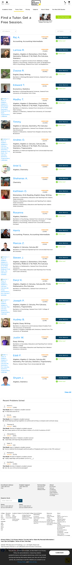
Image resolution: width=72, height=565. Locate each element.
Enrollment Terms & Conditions (53, 488)
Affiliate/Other (41, 489)
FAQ (2, 488)
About (58, 515)
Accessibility (53, 491)
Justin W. (18, 337)
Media (58, 523)
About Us (36, 523)
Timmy (17, 121)
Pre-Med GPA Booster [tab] (58, 9)
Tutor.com (36, 519)
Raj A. (16, 37)
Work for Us (60, 517)
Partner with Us (61, 520)
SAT (2, 515)
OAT (2, 529)
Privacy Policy (22, 562)
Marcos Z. (18, 243)
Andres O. (19, 139)
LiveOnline (49, 519)
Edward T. (19, 85)
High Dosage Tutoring (39, 517)
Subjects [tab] (35, 9)
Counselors (49, 524)
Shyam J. (18, 377)
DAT (2, 528)
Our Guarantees (61, 527)
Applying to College (27, 517)
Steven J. (18, 257)
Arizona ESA (9, 517)
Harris (16, 230)
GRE (2, 523)
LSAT (2, 525)
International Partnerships (63, 525)
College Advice (25, 516)
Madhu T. (18, 99)
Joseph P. (18, 300)
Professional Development (40, 521)
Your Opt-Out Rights (7, 541)
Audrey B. (19, 319)
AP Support (15, 520)
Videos (48, 517)
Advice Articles (50, 516)
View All (68, 392)
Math (13, 515)
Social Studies (15, 519)
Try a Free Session (63, 17)
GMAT (2, 524)
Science (14, 516)
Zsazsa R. (18, 70)
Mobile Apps (50, 521)
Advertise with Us (61, 521)
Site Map (28, 541)
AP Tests (3, 519)
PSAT (2, 517)
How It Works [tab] (45, 9)
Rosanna (18, 212)
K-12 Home (36, 516)
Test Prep (36, 520)
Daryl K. (17, 280)
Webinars (49, 515)
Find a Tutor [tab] (18, 9)
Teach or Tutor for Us (62, 516)
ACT (2, 516)
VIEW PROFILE (63, 37)
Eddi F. (17, 355)
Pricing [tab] (28, 9)
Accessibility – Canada (62, 532)
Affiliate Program (61, 519)
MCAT (2, 527)
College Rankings (26, 515)
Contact (59, 524)
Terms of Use (33, 562)
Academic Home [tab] (7, 9)
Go (20, 500)
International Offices (52, 523)
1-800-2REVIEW (5, 486)
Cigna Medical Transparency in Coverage (54, 494)
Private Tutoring (51, 520)
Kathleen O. (20, 191)
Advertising (40, 488)
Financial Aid (25, 519)
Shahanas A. (20, 178)
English (14, 517)
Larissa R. (18, 50)
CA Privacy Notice (17, 539)
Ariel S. (17, 165)
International (40, 486)
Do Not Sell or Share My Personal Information (38, 539)
